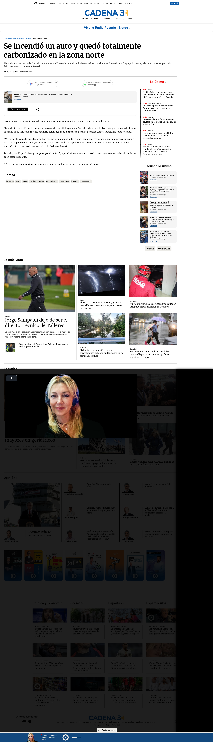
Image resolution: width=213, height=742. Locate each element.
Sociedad (151, 160)
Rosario (118, 19)
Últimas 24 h (99, 3)
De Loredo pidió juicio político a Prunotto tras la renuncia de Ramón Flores (158, 108)
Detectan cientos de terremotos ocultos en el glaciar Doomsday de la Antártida (159, 122)
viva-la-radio (85, 181)
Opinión (61, 3)
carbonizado (51, 181)
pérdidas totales (37, 181)
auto (18, 181)
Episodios (18, 99)
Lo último (157, 82)
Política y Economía (154, 103)
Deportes (42, 3)
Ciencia (150, 117)
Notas (124, 27)
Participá (174, 3)
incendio (10, 181)
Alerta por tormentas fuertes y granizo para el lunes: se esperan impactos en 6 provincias (101, 305)
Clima (120, 3)
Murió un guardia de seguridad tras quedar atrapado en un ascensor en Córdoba (153, 305)
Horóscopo (129, 3)
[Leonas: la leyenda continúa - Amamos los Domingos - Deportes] (144, 177)
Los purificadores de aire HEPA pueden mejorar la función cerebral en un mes (158, 135)
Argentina (94, 19)
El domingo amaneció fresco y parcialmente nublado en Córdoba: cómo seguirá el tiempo (102, 353)
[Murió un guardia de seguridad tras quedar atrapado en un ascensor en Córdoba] (153, 281)
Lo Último (84, 19)
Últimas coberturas (84, 3)
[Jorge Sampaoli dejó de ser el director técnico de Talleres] (39, 288)
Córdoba (107, 19)
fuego (24, 181)
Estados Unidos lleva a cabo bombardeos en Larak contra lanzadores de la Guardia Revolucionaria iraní (157, 150)
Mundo (129, 19)
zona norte (64, 181)
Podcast (150, 248)
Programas (70, 3)
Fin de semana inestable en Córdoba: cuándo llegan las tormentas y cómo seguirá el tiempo (150, 354)
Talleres (7, 316)
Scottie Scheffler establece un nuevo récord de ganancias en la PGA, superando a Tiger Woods (158, 94)
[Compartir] (37, 110)
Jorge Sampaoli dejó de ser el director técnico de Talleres (36, 322)
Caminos (52, 3)
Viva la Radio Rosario (100, 27)
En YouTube (110, 3)
